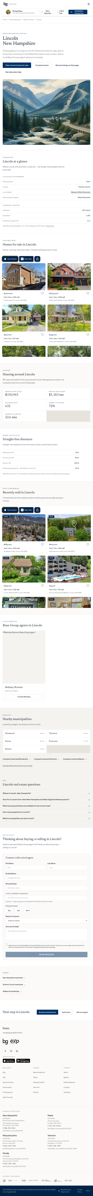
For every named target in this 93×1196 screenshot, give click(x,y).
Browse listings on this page (67, 65)
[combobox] (46, 897)
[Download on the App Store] (9, 1061)
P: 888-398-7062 (9, 1128)
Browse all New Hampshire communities (17, 766)
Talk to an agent (82, 1012)
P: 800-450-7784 (9, 1146)
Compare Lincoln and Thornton (46, 759)
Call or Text (61, 12)
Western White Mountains (80, 192)
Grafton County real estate (14, 984)
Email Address (11, 873)
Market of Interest (12, 916)
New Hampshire (15, 19)
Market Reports (69, 1082)
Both (28, 910)
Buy (9, 910)
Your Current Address (17, 893)
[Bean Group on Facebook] (5, 1050)
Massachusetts (38, 1082)
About (66, 1072)
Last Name (51, 863)
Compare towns (42, 65)
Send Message (46, 954)
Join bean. (67, 1092)
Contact (67, 1087)
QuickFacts (50, 226)
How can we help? (12, 926)
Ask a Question (47, 12)
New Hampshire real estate (14, 978)
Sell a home (66, 1012)
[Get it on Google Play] (23, 1061)
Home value (7, 1087)
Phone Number (11, 884)
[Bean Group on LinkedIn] (17, 1050)
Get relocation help (13, 72)
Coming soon (8, 1092)
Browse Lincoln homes (47, 1012)
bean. (6, 1028)
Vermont (36, 1087)
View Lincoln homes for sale (16, 65)
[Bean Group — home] (10, 4)
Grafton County (28, 19)
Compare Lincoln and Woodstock (16, 759)
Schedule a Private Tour (79, 12)
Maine (35, 1077)
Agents (66, 1077)
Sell (18, 910)
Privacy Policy (79, 1191)
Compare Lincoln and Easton (75, 759)
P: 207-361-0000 (54, 1126)
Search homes (8, 1082)
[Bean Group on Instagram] (11, 1050)
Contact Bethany (29, 697)
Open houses (8, 1097)
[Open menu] (88, 4)
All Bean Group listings (12, 991)
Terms (88, 1191)
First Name (10, 863)
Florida (35, 1092)
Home (5, 19)
